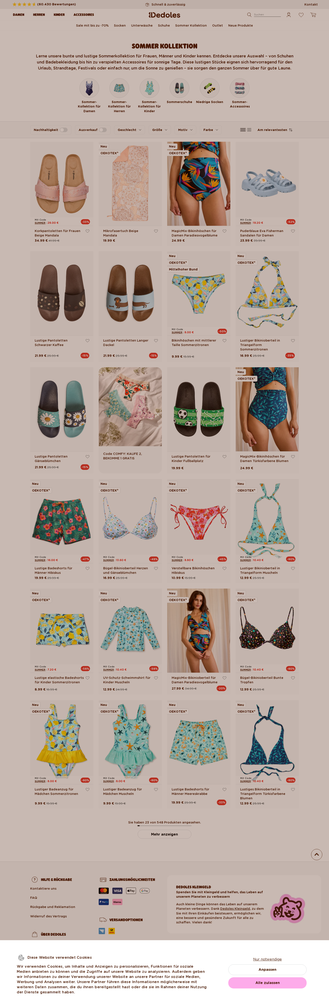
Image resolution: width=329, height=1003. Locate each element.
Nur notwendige (267, 959)
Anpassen (267, 969)
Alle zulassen (267, 983)
